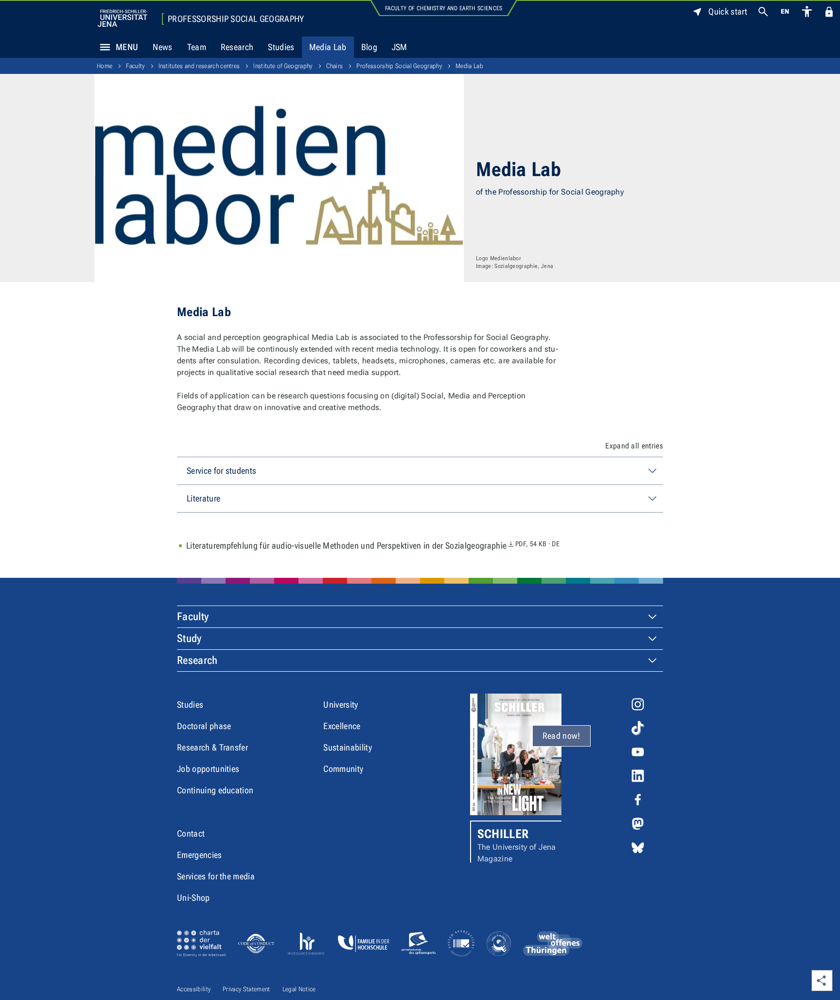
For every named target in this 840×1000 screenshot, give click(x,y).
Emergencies (199, 855)
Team (196, 47)
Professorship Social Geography (236, 19)
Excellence (341, 726)
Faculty (135, 66)
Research (237, 47)
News (162, 47)
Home (104, 66)
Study (189, 638)
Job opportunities (208, 769)
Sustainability (347, 747)
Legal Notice (299, 989)
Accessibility (193, 989)
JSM (399, 47)
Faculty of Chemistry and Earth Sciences (443, 8)
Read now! (561, 736)
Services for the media (216, 876)
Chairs (334, 66)
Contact (191, 833)
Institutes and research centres (199, 66)
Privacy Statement (246, 989)
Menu (127, 47)
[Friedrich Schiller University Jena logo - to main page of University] (122, 18)
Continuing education (215, 790)
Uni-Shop (193, 898)
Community (343, 769)
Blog (369, 47)
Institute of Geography (282, 66)
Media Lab (328, 47)
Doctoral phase (204, 726)
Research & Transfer (212, 747)
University (340, 704)
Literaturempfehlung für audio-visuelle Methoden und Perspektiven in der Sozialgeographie (373, 545)
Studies (281, 47)
